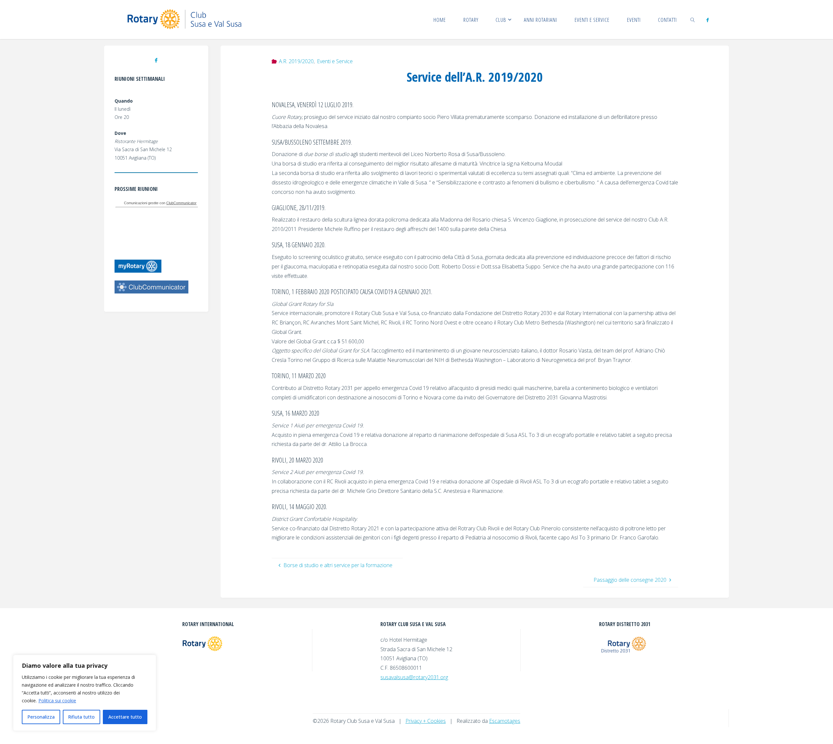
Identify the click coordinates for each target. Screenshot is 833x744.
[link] (693, 19)
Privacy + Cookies (425, 720)
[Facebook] (707, 20)
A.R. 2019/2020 (296, 61)
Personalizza (41, 717)
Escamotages (504, 720)
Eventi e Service (335, 61)
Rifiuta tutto (81, 717)
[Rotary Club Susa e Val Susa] (186, 19)
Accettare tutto (125, 717)
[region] (84, 693)
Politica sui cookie (57, 700)
